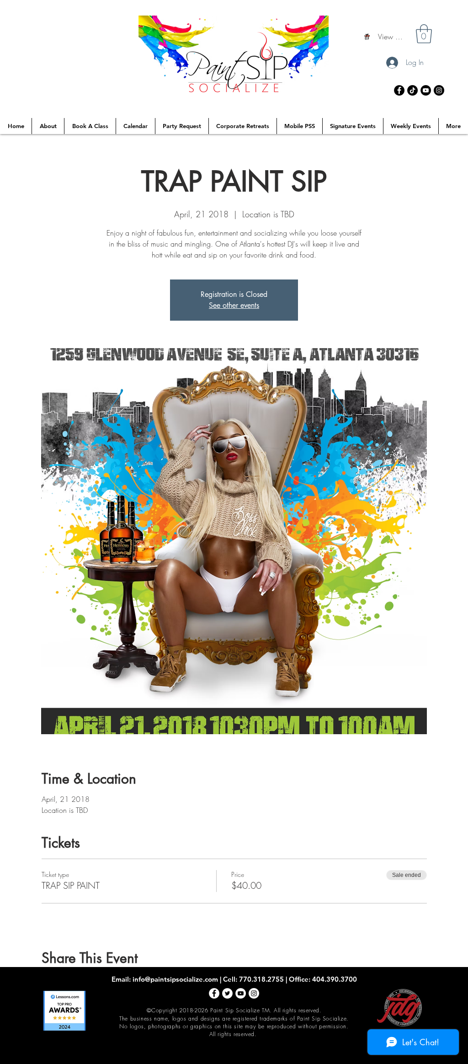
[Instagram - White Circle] (254, 993)
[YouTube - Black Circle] (425, 90)
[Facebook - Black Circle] (399, 90)
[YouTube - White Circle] (240, 993)
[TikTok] (412, 90)
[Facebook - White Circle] (214, 993)
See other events (234, 305)
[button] (424, 33)
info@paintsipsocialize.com (175, 979)
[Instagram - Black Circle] (439, 90)
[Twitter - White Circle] (227, 993)
